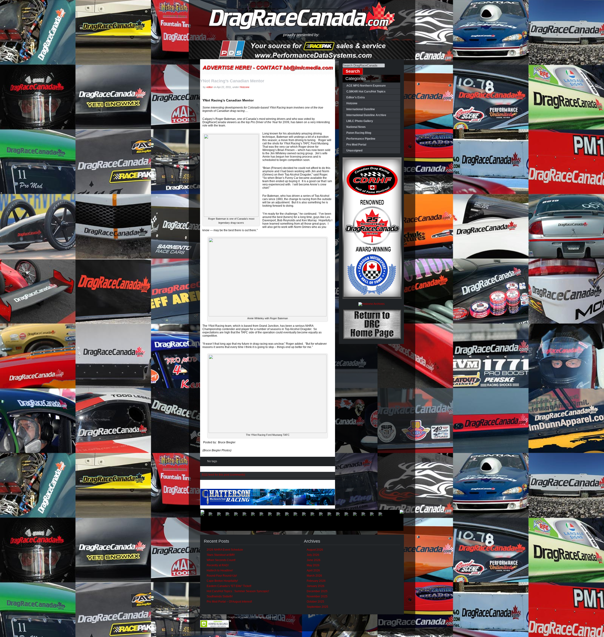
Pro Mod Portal (356, 144)
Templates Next (365, 632)
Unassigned (354, 150)
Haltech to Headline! (220, 570)
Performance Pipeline (360, 138)
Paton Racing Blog (358, 132)
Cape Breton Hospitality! (222, 581)
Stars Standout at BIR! (221, 555)
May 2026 (313, 565)
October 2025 (315, 601)
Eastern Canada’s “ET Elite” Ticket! (229, 586)
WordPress (397, 632)
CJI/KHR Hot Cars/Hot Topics (366, 91)
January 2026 (315, 586)
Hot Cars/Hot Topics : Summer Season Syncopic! (238, 591)
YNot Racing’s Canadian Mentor (232, 81)
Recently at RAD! (218, 565)
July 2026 (313, 555)
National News (356, 127)
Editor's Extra (355, 97)
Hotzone (244, 87)
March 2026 (314, 575)
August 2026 (315, 549)
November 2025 (317, 596)
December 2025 (317, 591)
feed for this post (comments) (223, 474)
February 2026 (316, 581)
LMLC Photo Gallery (359, 121)
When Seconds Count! (221, 560)
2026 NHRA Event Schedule (225, 549)
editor (209, 87)
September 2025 (317, 606)
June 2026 (313, 560)
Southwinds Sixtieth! (220, 596)
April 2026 (313, 570)
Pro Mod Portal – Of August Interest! (229, 601)
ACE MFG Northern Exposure (366, 85)
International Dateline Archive (366, 115)
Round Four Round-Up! (222, 575)
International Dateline (360, 109)
